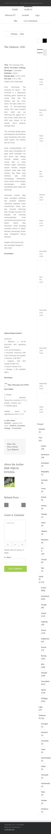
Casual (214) (42, 614)
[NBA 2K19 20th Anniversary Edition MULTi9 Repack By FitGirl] (43, 361)
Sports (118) (42, 691)
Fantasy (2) (42, 515)
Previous (14, 34)
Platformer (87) (42, 640)
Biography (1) (42, 473)
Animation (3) (42, 464)
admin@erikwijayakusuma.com (31, 3)
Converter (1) (42, 742)
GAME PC (13, 426)
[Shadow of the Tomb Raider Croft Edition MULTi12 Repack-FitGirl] (43, 323)
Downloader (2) (42, 759)
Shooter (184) (42, 674)
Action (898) (42, 589)
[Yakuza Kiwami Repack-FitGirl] (43, 185)
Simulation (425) (42, 682)
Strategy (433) (42, 699)
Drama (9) (42, 498)
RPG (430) (42, 665)
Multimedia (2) (42, 784)
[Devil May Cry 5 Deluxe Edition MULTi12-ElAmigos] (43, 60)
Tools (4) (42, 793)
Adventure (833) (42, 597)
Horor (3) (42, 524)
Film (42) (40, 439)
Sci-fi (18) (42, 551)
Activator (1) (42, 725)
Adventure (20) (42, 456)
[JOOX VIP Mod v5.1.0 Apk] (43, 208)
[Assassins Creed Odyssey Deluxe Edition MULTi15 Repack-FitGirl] (43, 290)
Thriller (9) (42, 561)
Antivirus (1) (42, 733)
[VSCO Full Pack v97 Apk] (43, 265)
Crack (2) (42, 750)
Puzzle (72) (42, 648)
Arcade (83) (42, 606)
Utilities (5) (42, 801)
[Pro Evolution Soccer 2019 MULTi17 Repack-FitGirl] (43, 93)
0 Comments (16, 428)
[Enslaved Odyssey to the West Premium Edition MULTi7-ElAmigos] (43, 149)
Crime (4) (42, 490)
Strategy (22, 67)
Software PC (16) (42, 716)
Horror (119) (42, 631)
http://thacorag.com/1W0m (18, 385)
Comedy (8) (42, 481)
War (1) (42, 569)
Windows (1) (42, 810)
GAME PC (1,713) (41, 579)
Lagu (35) (40, 708)
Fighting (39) (42, 623)
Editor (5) (42, 767)
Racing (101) (42, 657)
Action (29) (42, 447)
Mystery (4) (42, 532)
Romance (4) (42, 541)
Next (22, 34)
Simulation (14, 67)
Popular (40, 53)
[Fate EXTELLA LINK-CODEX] (43, 397)
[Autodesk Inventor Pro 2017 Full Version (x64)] (43, 234)
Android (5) (42, 430)
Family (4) (42, 507)
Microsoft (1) (42, 776)
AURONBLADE (9, 830)
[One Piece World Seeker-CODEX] (43, 123)
